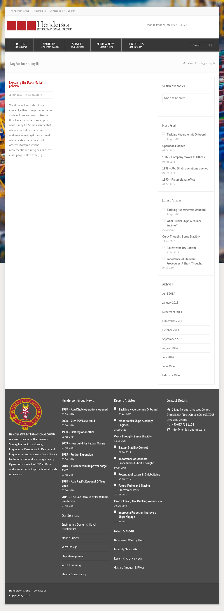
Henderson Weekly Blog (129, 540)
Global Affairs (35, 94)
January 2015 (170, 303)
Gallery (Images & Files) (129, 567)
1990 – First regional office (178, 179)
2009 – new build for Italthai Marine (83, 443)
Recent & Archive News (128, 558)
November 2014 (172, 321)
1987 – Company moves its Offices (183, 157)
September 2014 (172, 339)
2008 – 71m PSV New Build (78, 421)
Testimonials (39, 10)
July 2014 (168, 357)
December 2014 (172, 312)
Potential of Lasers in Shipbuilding (139, 474)
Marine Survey (70, 538)
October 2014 (170, 330)
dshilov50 (17, 94)
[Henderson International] (39, 30)
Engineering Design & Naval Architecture (79, 527)
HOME (21, 45)
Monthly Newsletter (126, 549)
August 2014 (170, 348)
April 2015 (168, 294)
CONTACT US (136, 45)
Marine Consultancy (74, 574)
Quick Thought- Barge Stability (181, 236)
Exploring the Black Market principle (26, 84)
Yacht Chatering (71, 565)
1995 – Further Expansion (77, 454)
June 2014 (168, 366)
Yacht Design (69, 547)
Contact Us (55, 10)
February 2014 (171, 375)
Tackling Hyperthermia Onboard (186, 134)
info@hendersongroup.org (188, 429)
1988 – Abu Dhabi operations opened (185, 168)
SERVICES (77, 45)
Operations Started (173, 146)
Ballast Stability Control (181, 248)
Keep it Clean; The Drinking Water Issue (138, 501)
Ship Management (73, 556)
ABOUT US (49, 45)
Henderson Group (20, 10)
